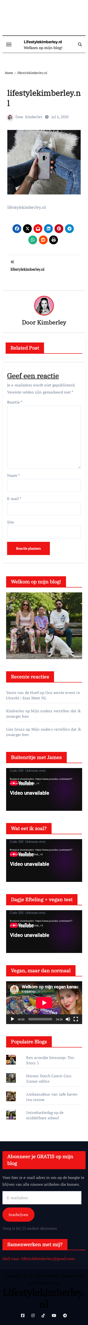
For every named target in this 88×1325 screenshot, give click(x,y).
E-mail (14, 498)
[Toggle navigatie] (8, 44)
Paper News (72, 1276)
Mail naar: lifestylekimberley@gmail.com (38, 1258)
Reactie (14, 402)
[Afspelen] (12, 1019)
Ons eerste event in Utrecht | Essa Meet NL (43, 695)
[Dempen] (68, 1019)
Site (10, 522)
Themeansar (48, 1283)
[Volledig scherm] (75, 1019)
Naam (13, 475)
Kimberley (34, 116)
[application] (44, 789)
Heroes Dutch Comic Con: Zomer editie (49, 1078)
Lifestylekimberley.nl (43, 41)
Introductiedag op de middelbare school (45, 1115)
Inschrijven (18, 1214)
